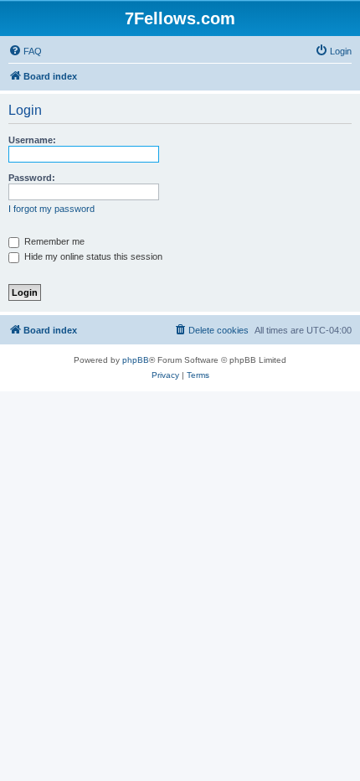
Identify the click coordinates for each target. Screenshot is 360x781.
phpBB (135, 360)
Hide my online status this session (92, 256)
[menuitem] (25, 51)
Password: (31, 178)
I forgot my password (51, 209)
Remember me (53, 241)
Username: (32, 140)
